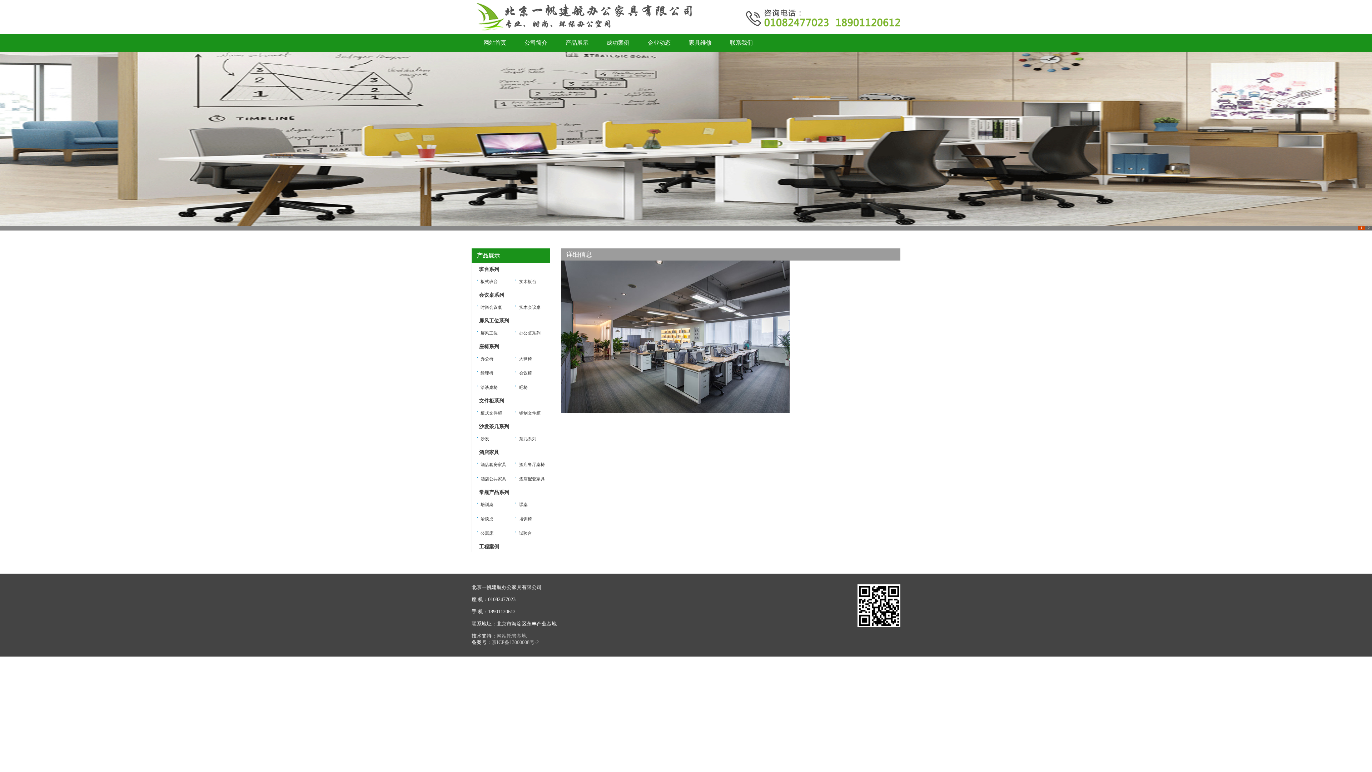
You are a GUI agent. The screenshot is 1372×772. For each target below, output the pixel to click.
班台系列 (489, 269)
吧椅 (523, 387)
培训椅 (525, 518)
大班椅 (525, 358)
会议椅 (525, 373)
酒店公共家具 (493, 478)
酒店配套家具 (532, 478)
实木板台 (527, 281)
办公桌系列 (530, 333)
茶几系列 (527, 438)
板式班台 (489, 281)
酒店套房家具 (493, 464)
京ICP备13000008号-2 (515, 642)
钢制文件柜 (530, 413)
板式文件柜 (491, 413)
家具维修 (700, 43)
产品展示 (577, 43)
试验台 (525, 533)
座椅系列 (489, 346)
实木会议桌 (530, 307)
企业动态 (659, 43)
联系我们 (741, 43)
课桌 (523, 504)
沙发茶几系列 (494, 426)
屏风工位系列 (494, 320)
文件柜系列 (491, 401)
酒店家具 (489, 452)
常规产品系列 (494, 492)
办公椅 (487, 358)
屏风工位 (489, 333)
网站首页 (494, 43)
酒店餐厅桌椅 (532, 464)
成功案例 (618, 43)
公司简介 (536, 43)
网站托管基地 (512, 636)
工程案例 (489, 546)
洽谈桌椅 (489, 387)
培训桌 (487, 504)
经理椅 (487, 373)
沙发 (485, 438)
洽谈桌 (487, 518)
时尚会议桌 (491, 307)
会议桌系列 (491, 295)
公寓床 (487, 533)
